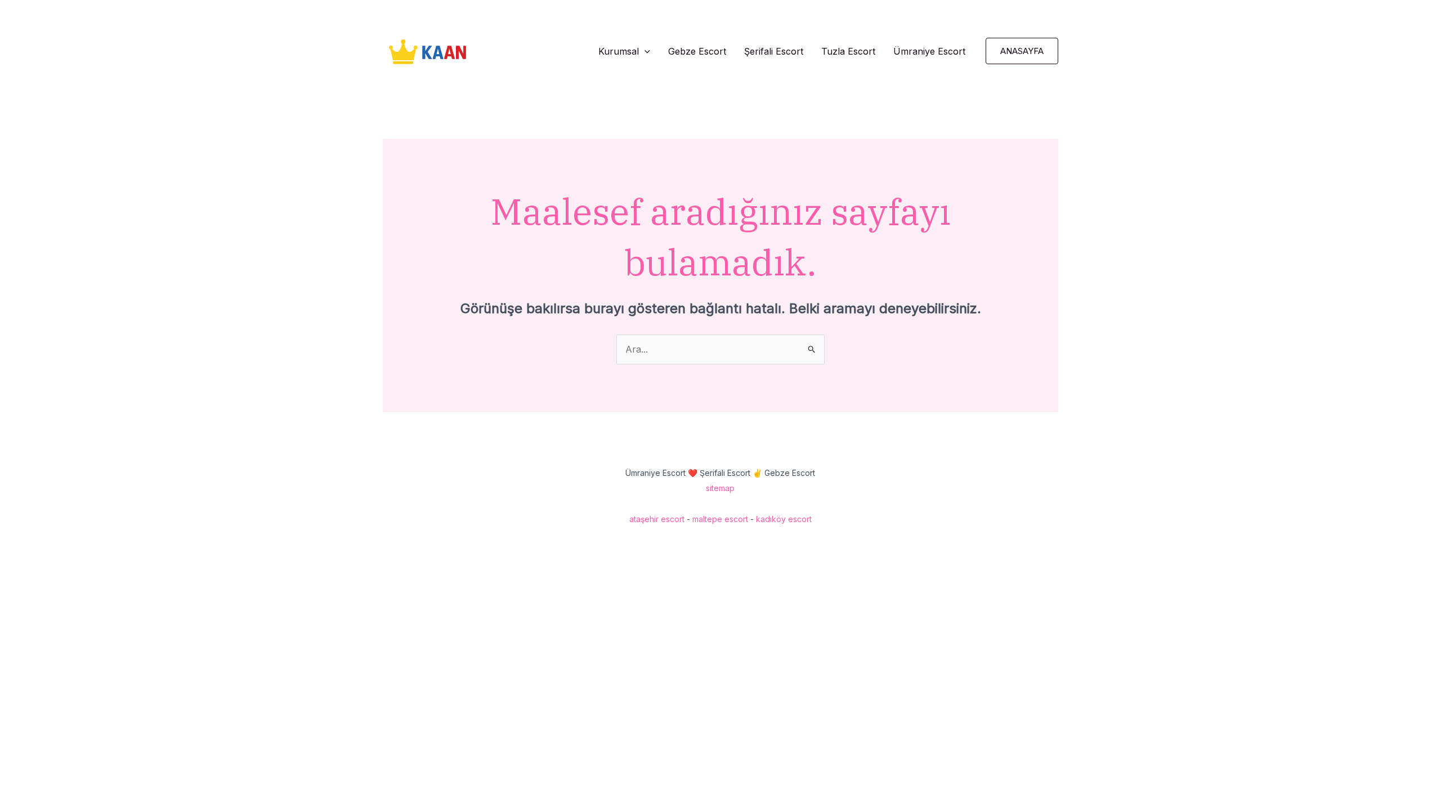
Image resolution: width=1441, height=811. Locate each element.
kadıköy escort (784, 519)
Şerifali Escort (773, 51)
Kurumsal (618, 51)
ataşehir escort (656, 519)
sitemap (720, 488)
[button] (644, 51)
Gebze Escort (697, 51)
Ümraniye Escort (929, 51)
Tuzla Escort (848, 51)
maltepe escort (720, 519)
